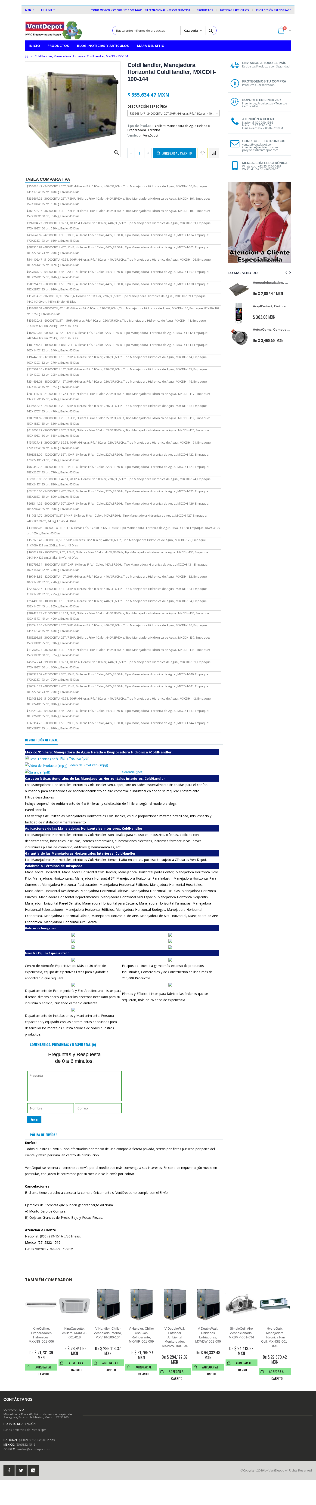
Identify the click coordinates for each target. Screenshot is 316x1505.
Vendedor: (135, 135)
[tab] (41, 740)
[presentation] (285, 272)
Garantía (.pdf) (132, 772)
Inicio (26, 56)
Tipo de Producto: (140, 125)
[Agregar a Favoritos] (203, 153)
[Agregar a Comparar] (214, 153)
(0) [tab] (63, 1044)
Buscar (210, 30)
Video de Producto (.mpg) (89, 765)
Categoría (191, 30)
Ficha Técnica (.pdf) (74, 758)
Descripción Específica (147, 106)
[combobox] (173, 113)
